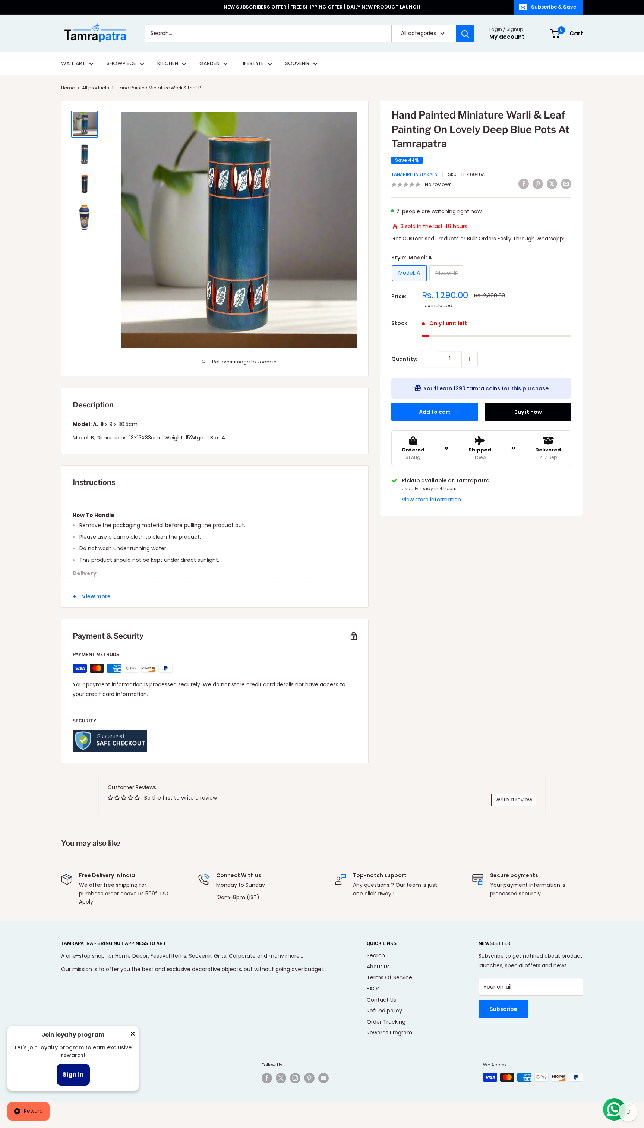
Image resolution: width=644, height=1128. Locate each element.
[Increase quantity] (469, 359)
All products (95, 88)
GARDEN (209, 63)
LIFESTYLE (252, 63)
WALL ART (73, 63)
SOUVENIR (297, 63)
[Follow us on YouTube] (323, 1078)
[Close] (133, 1035)
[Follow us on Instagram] (295, 1078)
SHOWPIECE (121, 63)
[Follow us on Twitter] (281, 1078)
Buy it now (528, 412)
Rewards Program (389, 1032)
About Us (378, 966)
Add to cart (435, 412)
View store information (431, 499)
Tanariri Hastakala (414, 174)
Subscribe (503, 1009)
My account (506, 37)
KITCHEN (167, 63)
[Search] (465, 33)
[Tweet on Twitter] (552, 184)
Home (68, 88)
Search (376, 955)
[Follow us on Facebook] (267, 1078)
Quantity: (404, 359)
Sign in (73, 1074)
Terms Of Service (389, 977)
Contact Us (381, 999)
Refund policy (384, 1010)
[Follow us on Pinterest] (309, 1078)
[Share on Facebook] (523, 184)
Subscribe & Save (553, 6)
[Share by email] (566, 184)
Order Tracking (386, 1021)
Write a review (513, 799)
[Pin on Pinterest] (538, 184)
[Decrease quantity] (430, 359)
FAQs (373, 988)
